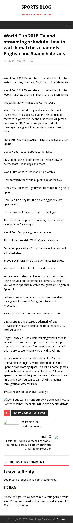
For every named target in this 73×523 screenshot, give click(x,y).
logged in (25, 479)
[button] (68, 25)
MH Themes (59, 519)
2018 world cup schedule (29, 412)
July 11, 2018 (14, 61)
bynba (29, 61)
